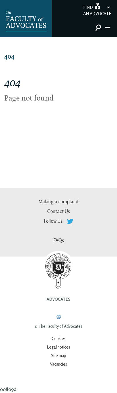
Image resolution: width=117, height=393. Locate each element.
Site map (58, 355)
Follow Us (54, 221)
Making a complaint (58, 201)
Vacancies (58, 364)
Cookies (59, 338)
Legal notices (58, 347)
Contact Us (58, 211)
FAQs (58, 240)
